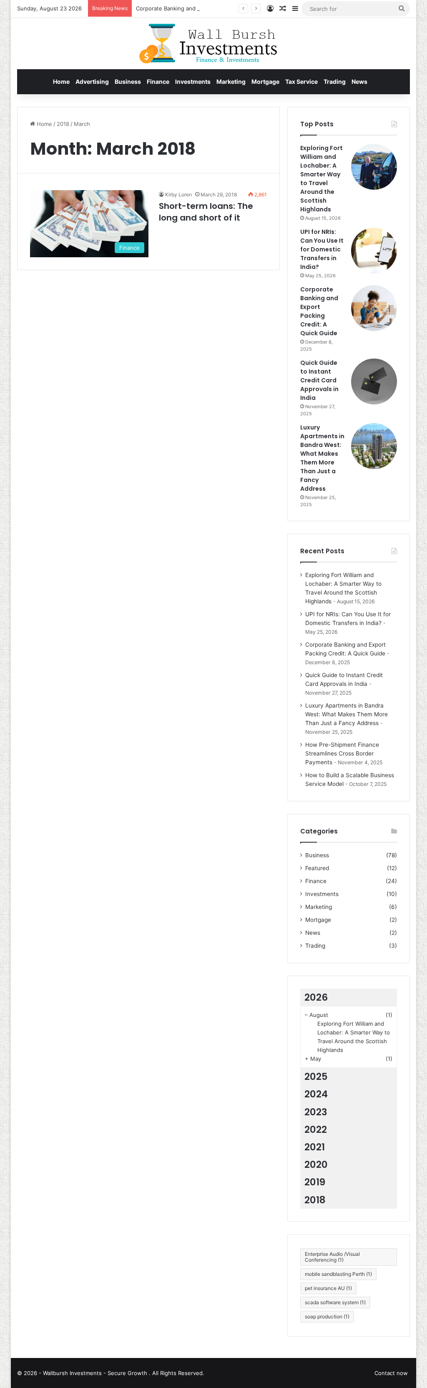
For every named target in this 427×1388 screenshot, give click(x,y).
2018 (63, 123)
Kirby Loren (178, 194)
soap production (327, 1316)
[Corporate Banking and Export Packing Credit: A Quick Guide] (374, 308)
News (359, 81)
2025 (316, 1076)
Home (61, 81)
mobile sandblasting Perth (338, 1274)
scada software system (335, 1302)
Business (128, 81)
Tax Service (301, 81)
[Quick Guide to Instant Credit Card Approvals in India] (374, 381)
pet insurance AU (328, 1288)
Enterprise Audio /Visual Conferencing (332, 1257)
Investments (193, 81)
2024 (316, 1094)
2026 (316, 997)
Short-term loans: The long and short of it (206, 211)
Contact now (391, 1373)
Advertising (92, 81)
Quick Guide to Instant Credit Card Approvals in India (319, 380)
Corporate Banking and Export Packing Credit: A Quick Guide (215, 8)
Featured (317, 868)
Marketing (231, 81)
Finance (158, 81)
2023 (315, 1112)
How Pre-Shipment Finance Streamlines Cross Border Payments (342, 753)
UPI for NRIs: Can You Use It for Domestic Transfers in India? (322, 249)
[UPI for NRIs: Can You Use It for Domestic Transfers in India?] (374, 251)
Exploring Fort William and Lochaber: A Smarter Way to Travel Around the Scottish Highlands (321, 178)
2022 (315, 1129)
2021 (314, 1147)
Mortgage (265, 81)
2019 (314, 1182)
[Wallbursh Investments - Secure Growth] (213, 43)
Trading (335, 81)
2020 (316, 1164)
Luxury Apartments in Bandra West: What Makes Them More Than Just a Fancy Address (322, 458)
